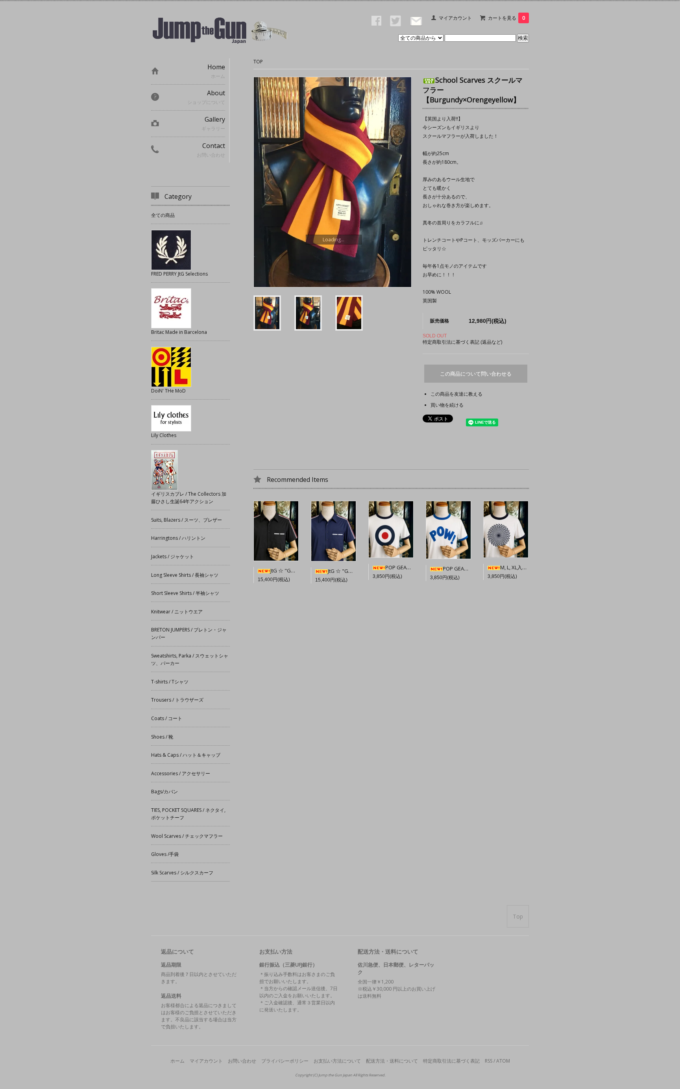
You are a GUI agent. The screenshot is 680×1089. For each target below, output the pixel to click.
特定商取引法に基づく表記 (451, 1061)
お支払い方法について (337, 1061)
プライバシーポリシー (285, 1061)
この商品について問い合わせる (476, 374)
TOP (258, 61)
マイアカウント (455, 18)
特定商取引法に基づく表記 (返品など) (462, 342)
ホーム (177, 1061)
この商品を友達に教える (456, 394)
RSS (488, 1061)
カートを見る (506, 18)
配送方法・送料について (392, 1061)
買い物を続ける (447, 405)
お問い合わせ (242, 1061)
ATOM (503, 1061)
